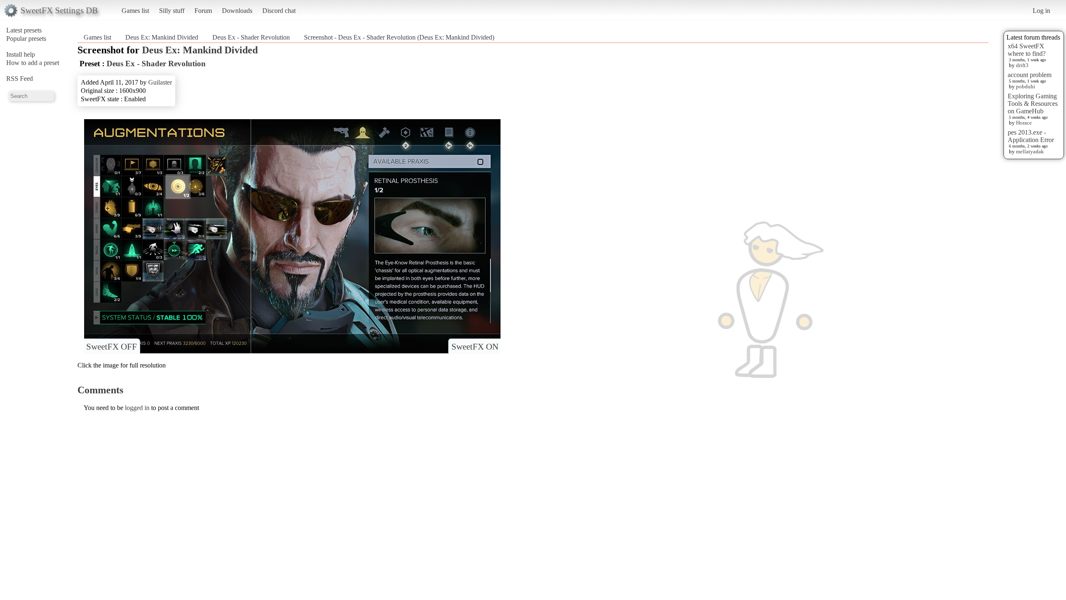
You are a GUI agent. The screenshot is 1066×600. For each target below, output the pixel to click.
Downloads (237, 10)
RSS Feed (19, 78)
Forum (203, 10)
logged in (137, 407)
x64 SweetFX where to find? (1027, 49)
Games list (135, 10)
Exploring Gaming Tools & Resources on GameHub (1033, 103)
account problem (1029, 74)
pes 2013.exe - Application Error (1031, 136)
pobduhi (1025, 86)
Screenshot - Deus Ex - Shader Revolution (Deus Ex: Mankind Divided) (399, 37)
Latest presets (24, 30)
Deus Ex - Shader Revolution (251, 37)
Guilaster (160, 82)
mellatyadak (1030, 151)
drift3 (1022, 65)
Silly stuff (171, 10)
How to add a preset (32, 62)
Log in (1041, 10)
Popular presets (26, 38)
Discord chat (279, 10)
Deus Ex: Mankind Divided (161, 37)
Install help (20, 54)
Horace (1024, 123)
